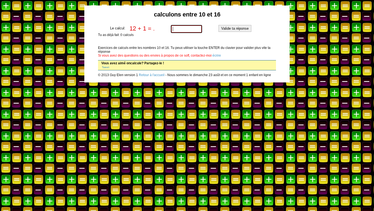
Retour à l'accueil (152, 75)
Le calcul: (117, 28)
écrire (216, 55)
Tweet (105, 67)
